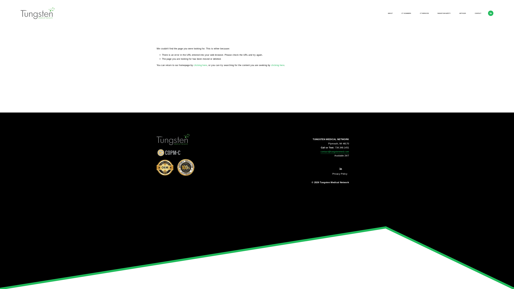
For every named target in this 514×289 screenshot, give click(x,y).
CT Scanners (406, 13)
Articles (462, 13)
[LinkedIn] (490, 13)
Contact (478, 13)
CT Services (424, 13)
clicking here (200, 65)
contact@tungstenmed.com (335, 151)
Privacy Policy (339, 174)
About (390, 13)
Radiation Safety (444, 13)
